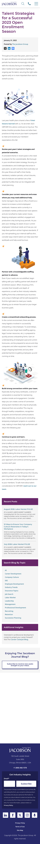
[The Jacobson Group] (9, 4)
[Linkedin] (9, 48)
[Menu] (36, 3)
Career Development (13, 574)
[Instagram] (27, 815)
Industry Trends (11, 587)
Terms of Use (20, 827)
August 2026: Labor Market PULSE (18, 509)
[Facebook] (13, 48)
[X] (5, 48)
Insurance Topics (11, 591)
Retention (9, 614)
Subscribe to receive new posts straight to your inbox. (20, 665)
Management (10, 604)
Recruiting (9, 611)
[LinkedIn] (5, 815)
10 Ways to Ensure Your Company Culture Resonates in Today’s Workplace (18, 526)
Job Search (9, 594)
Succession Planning (13, 618)
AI (6, 570)
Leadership (9, 601)
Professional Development (15, 607)
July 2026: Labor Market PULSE (17, 544)
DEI (6, 580)
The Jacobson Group (20, 44)
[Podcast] (34, 815)
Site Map (20, 830)
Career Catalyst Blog (19, 639)
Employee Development (14, 584)
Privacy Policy (8, 805)
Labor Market (10, 597)
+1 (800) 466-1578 (30, 3)
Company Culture (12, 577)
